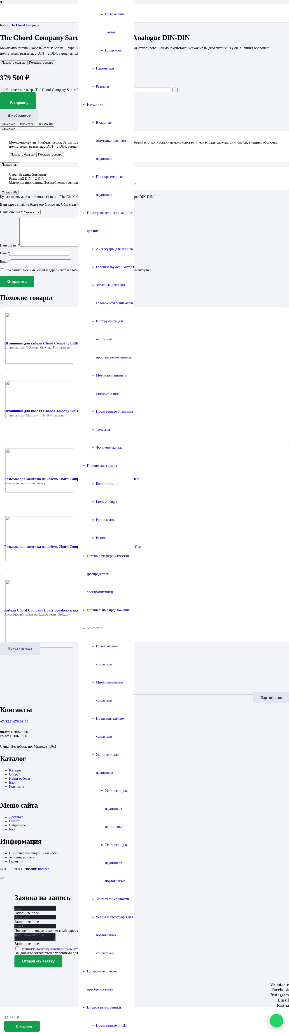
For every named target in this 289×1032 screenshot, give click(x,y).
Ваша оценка (11, 212)
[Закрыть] (2, 878)
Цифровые (113, 50)
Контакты (16, 786)
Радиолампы (105, 520)
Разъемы (102, 86)
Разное (101, 538)
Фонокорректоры (109, 447)
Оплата (14, 821)
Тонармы (103, 429)
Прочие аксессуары (102, 465)
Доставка (16, 817)
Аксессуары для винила (114, 249)
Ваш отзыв (9, 245)
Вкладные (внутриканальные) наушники (111, 140)
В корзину (19, 103)
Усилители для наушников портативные (116, 863)
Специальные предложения (108, 610)
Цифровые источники (104, 1007)
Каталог (15, 770)
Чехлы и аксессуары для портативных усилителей (114, 935)
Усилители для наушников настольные (116, 809)
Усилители (95, 628)
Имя (4, 253)
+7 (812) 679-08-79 (14, 721)
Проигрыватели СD (111, 1025)
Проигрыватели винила (114, 411)
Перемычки (105, 68)
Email (5, 261)
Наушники (95, 104)
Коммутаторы (106, 502)
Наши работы (19, 778)
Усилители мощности (112, 899)
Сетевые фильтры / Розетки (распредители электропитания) (108, 574)
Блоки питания (107, 484)
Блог (12, 782)
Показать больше (14, 62)
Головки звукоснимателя (115, 267)
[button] (22, 1026)
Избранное (17, 825)
